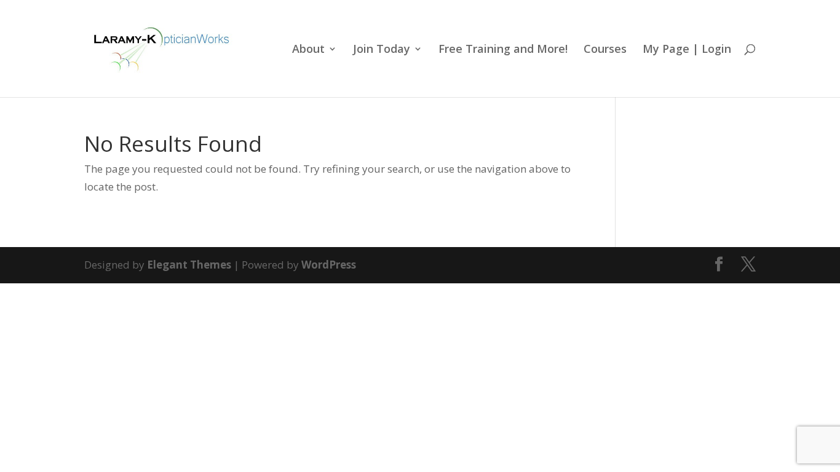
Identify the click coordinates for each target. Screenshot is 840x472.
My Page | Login (687, 50)
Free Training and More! (503, 50)
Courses (605, 50)
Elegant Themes (189, 265)
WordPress (328, 265)
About (308, 50)
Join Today (381, 50)
